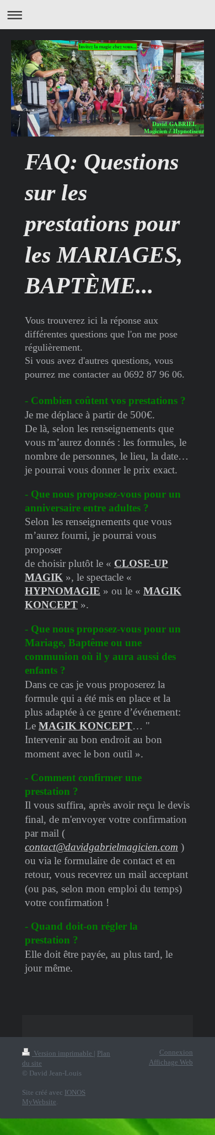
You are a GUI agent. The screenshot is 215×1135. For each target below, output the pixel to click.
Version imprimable (63, 1053)
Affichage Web (171, 1062)
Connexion (176, 1052)
